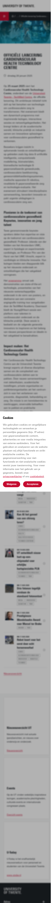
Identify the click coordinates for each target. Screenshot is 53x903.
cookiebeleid (37, 476)
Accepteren (32, 484)
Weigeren (11, 484)
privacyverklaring (12, 476)
